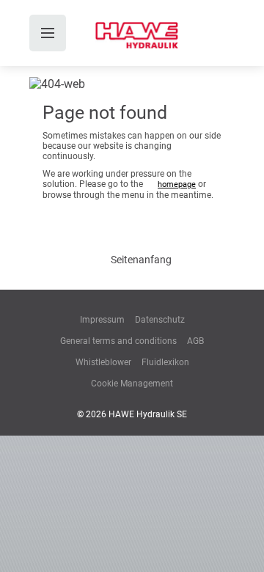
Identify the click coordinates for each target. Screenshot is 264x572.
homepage (177, 184)
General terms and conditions (118, 341)
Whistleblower (103, 362)
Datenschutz (160, 320)
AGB (195, 341)
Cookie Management (132, 383)
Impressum (102, 320)
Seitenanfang (141, 259)
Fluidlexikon (165, 362)
